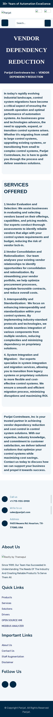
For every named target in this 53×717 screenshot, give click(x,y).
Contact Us (8, 650)
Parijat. (26, 712)
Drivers (6, 614)
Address (14, 519)
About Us (7, 645)
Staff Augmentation (13, 656)
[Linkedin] (5, 684)
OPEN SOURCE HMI (12, 620)
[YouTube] (13, 684)
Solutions (7, 608)
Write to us (16, 508)
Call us (13, 497)
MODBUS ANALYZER (13, 626)
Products (7, 597)
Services (6, 603)
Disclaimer (7, 662)
